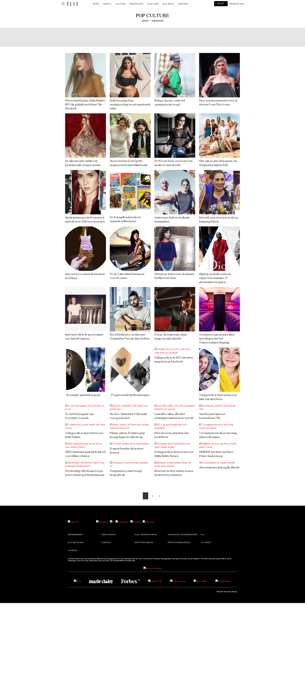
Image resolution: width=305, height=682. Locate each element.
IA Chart (206, 542)
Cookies (72, 550)
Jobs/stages (108, 534)
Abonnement (75, 534)
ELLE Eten (152, 3)
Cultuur (120, 3)
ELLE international (145, 534)
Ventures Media (143, 542)
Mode (96, 3)
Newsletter (237, 3)
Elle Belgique (76, 542)
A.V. (203, 534)
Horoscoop (136, 3)
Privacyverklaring (179, 542)
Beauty (107, 3)
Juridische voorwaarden (182, 534)
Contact (106, 542)
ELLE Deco (168, 3)
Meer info (140, 560)
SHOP (221, 3)
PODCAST (183, 3)
